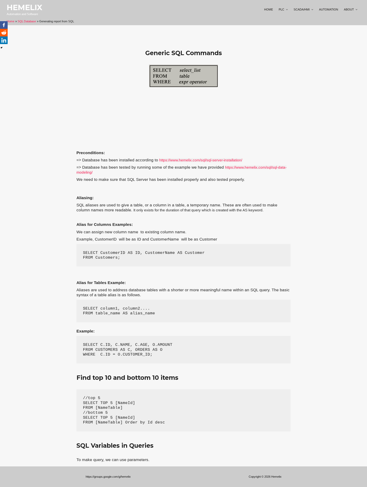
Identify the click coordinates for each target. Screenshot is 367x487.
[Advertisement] (183, 120)
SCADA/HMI (302, 9)
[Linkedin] (4, 40)
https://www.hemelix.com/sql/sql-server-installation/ (200, 160)
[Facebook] (4, 25)
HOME (268, 9)
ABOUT (349, 9)
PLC (281, 9)
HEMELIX (24, 7)
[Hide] (1, 47)
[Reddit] (4, 32)
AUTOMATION (328, 9)
